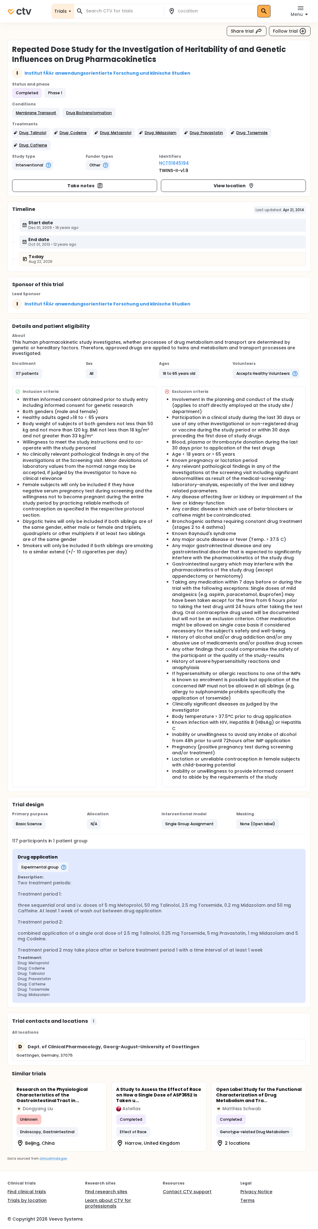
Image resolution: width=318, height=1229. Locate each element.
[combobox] (122, 11)
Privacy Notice (256, 1191)
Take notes (80, 186)
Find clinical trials (26, 1191)
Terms (247, 1200)
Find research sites (106, 1191)
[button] (36, 113)
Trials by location (27, 1200)
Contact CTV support (187, 1191)
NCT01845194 (174, 163)
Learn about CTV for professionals (108, 1203)
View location (230, 186)
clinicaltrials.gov (53, 1158)
